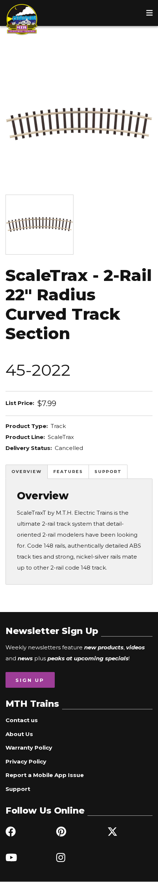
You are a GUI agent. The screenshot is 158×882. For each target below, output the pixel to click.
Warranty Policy (29, 747)
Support (108, 471)
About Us (19, 734)
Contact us (22, 720)
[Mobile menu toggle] (149, 13)
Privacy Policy (26, 761)
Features (68, 471)
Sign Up (29, 680)
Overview (26, 471)
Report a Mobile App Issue (45, 775)
